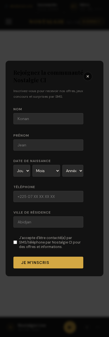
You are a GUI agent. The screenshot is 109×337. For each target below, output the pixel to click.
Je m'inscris (35, 262)
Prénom (21, 135)
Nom (17, 109)
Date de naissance (32, 161)
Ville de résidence (32, 212)
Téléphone (24, 187)
